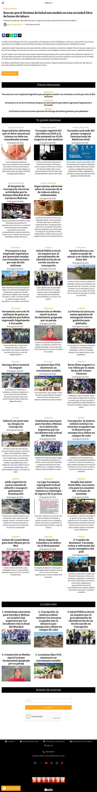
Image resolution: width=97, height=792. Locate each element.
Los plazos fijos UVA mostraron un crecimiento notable (48, 367)
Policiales (48, 101)
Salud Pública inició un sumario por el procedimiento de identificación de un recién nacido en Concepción (48, 258)
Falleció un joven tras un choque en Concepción (16, 423)
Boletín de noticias (48, 690)
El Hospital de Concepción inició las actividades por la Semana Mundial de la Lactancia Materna (16, 192)
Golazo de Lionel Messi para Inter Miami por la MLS (16, 542)
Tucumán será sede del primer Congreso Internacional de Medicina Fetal (81, 135)
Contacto (11, 741)
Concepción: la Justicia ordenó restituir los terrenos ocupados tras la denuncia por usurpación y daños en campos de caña (81, 428)
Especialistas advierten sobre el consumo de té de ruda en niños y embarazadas (48, 191)
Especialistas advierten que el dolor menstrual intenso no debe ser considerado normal (16, 135)
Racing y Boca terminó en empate (15, 366)
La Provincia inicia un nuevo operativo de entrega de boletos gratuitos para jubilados (48, 111)
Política (48, 109)
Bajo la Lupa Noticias (15, 24)
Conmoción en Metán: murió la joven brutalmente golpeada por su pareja (48, 316)
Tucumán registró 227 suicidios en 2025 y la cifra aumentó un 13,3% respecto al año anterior (48, 135)
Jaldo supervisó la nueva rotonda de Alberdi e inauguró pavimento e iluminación (15, 488)
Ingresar (49, 745)
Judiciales (48, 92)
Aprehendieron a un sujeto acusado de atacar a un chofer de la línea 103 (81, 255)
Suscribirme (48, 707)
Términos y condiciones (55, 741)
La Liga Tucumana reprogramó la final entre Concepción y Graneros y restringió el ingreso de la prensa (48, 488)
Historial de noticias (30, 741)
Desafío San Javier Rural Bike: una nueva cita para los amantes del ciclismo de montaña (81, 488)
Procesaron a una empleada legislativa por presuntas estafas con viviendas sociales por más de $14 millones (48, 95)
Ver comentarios (9, 73)
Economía (48, 362)
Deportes (16, 362)
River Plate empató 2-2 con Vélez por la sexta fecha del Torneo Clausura (81, 369)
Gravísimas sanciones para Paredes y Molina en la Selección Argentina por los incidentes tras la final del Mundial (48, 428)
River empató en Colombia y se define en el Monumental (48, 542)
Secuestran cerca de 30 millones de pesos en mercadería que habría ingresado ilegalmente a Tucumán (48, 104)
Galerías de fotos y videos (82, 741)
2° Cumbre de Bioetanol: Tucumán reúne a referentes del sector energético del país (81, 545)
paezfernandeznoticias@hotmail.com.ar (49, 756)
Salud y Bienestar (10, 9)
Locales (48, 248)
